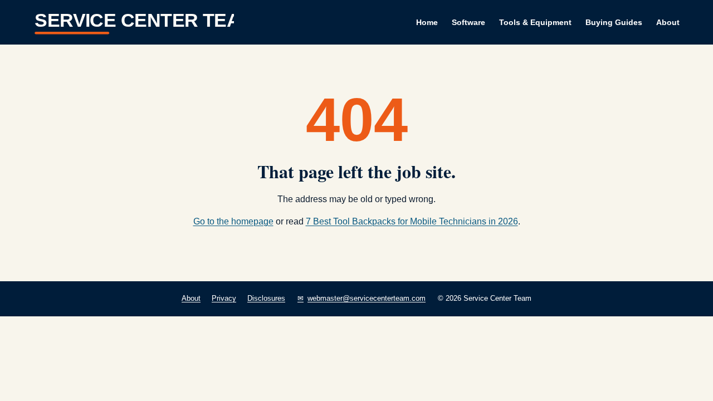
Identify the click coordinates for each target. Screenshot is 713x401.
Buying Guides (613, 22)
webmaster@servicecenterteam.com (366, 298)
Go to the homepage (233, 221)
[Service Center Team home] (133, 22)
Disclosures (266, 298)
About (668, 22)
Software (468, 22)
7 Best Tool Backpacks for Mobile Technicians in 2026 (412, 221)
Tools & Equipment (535, 22)
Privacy (224, 298)
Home (427, 22)
